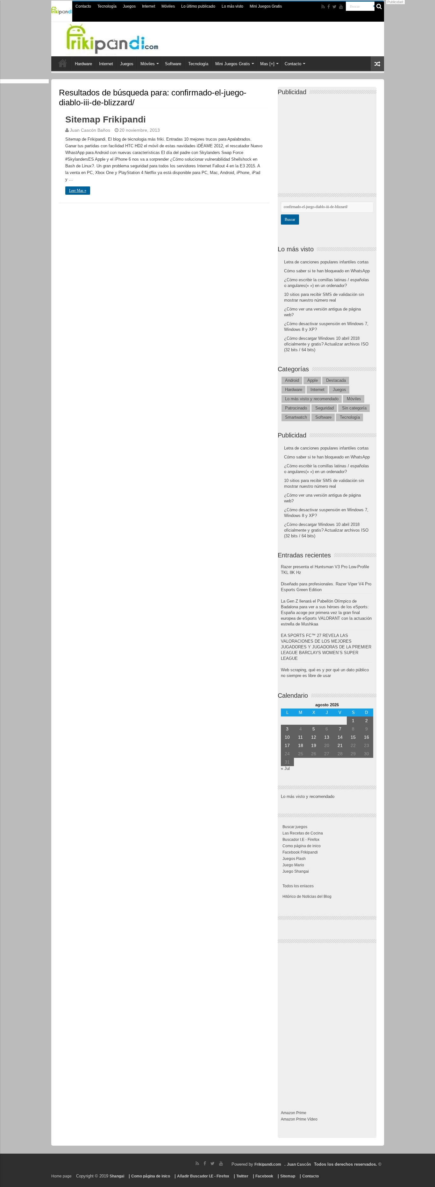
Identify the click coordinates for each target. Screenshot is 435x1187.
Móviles (168, 6)
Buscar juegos (294, 827)
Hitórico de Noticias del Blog (307, 896)
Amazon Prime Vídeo (299, 1119)
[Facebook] (329, 6)
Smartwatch (296, 417)
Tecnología (107, 6)
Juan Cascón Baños (90, 130)
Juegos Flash (294, 858)
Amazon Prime (293, 1113)
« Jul (285, 768)
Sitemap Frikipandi (105, 119)
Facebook (264, 1176)
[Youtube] (341, 6)
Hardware (83, 63)
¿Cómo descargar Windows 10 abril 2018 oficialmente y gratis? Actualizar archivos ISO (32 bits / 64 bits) (326, 344)
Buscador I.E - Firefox (300, 839)
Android (292, 380)
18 (300, 745)
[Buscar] (379, 6)
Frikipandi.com (267, 1164)
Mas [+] (267, 63)
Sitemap (287, 1176)
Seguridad (324, 408)
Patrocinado (296, 408)
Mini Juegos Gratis (266, 6)
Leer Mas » (77, 190)
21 (340, 745)
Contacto (83, 6)
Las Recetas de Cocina (302, 833)
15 (353, 737)
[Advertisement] (328, 138)
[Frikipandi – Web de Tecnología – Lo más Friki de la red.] (125, 37)
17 (287, 745)
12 (313, 737)
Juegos (129, 6)
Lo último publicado (198, 6)
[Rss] (323, 6)
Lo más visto (232, 6)
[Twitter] (334, 6)
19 (313, 745)
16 (366, 737)
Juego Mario (293, 865)
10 (287, 737)
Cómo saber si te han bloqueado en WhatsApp (327, 271)
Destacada (336, 380)
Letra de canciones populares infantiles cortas (326, 262)
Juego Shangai (295, 871)
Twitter (242, 1176)
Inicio (62, 63)
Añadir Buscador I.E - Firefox (203, 1176)
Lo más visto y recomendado (312, 398)
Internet (148, 6)
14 (340, 737)
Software (173, 63)
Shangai (117, 1176)
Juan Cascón (299, 1164)
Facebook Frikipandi (300, 852)
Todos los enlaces (298, 886)
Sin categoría (354, 408)
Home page (61, 1176)
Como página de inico (301, 846)
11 (300, 737)
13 (326, 737)
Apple (312, 380)
